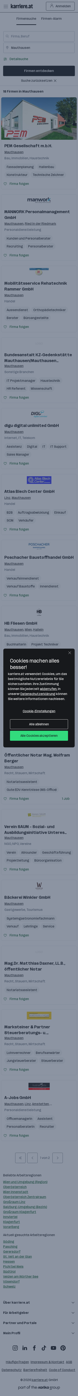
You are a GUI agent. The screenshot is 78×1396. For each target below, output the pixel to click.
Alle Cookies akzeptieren (39, 736)
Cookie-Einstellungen (39, 711)
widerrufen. (48, 689)
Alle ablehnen (39, 724)
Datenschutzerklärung (37, 694)
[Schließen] (69, 652)
